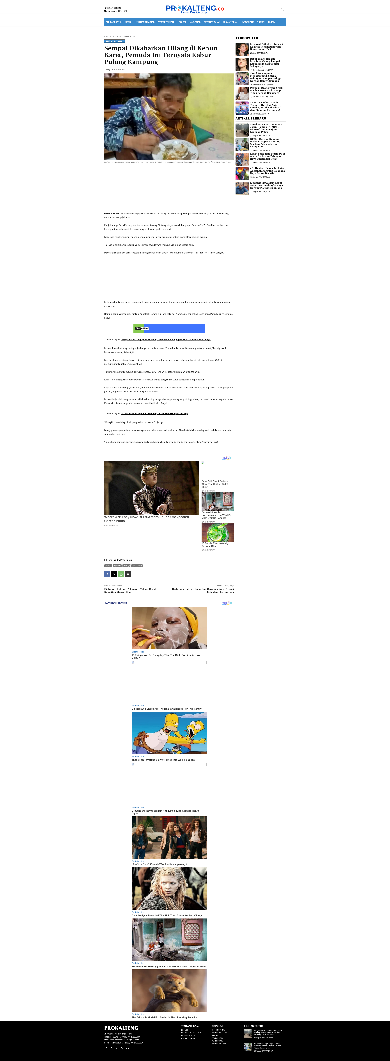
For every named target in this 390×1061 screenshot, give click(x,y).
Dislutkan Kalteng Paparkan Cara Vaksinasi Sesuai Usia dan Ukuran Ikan (203, 591)
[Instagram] (111, 1048)
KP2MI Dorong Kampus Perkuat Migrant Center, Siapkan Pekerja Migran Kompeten (265, 143)
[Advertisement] (169, 188)
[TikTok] (117, 1048)
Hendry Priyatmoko (122, 559)
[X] (114, 574)
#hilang (126, 566)
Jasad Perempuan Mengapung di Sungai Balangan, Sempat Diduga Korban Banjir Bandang (265, 77)
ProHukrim (116, 36)
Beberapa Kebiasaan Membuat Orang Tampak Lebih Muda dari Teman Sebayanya (265, 62)
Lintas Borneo (129, 36)
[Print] (128, 574)
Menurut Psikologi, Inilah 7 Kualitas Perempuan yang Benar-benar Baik (266, 47)
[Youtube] (127, 1048)
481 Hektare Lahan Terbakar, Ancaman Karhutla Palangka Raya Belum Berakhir (268, 171)
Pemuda (117, 566)
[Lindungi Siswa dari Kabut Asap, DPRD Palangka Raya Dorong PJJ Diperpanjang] (242, 188)
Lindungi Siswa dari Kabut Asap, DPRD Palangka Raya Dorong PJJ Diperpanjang (266, 185)
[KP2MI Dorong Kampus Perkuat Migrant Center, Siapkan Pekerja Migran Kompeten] (242, 144)
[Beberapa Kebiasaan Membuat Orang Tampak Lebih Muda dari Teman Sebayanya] (242, 64)
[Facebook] (107, 574)
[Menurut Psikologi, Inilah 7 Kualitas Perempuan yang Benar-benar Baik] (242, 49)
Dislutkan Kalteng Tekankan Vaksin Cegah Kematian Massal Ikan (130, 591)
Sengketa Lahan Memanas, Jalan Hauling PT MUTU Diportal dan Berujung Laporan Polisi (266, 128)
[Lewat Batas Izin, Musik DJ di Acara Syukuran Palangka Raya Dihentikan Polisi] (242, 159)
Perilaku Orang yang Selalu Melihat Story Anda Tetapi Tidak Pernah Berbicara (266, 91)
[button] (282, 9)
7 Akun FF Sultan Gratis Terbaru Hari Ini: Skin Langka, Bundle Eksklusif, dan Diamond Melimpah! (265, 106)
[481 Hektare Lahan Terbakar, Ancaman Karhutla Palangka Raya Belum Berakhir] (242, 173)
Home (107, 36)
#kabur (108, 566)
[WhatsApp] (121, 574)
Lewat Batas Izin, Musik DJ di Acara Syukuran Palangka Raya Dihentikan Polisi (267, 156)
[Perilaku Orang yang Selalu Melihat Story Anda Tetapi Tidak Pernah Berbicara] (242, 93)
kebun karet (137, 566)
